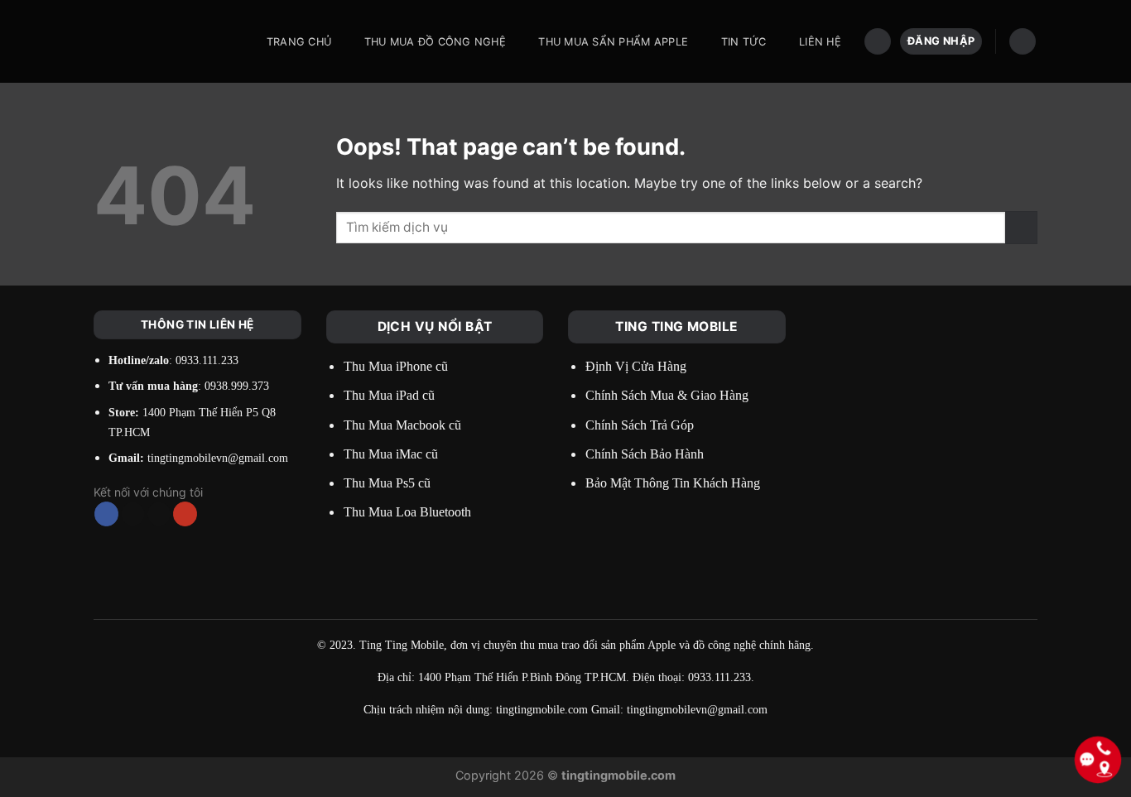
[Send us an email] (159, 514)
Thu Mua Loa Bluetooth (407, 512)
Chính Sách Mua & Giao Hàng (666, 395)
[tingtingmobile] (162, 41)
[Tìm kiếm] (877, 41)
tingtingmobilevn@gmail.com (217, 458)
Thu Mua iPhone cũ (396, 366)
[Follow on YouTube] (185, 514)
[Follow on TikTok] (133, 514)
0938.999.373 (237, 386)
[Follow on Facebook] (106, 514)
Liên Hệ (820, 42)
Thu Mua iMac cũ (391, 454)
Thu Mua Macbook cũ (402, 425)
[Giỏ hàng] (1022, 41)
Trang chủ (299, 42)
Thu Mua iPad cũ (389, 395)
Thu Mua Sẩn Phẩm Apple (613, 42)
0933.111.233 (207, 360)
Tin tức (744, 42)
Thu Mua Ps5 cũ (387, 483)
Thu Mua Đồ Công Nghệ (435, 42)
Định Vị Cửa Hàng (635, 366)
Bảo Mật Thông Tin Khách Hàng (672, 483)
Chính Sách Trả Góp (639, 425)
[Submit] (1021, 227)
